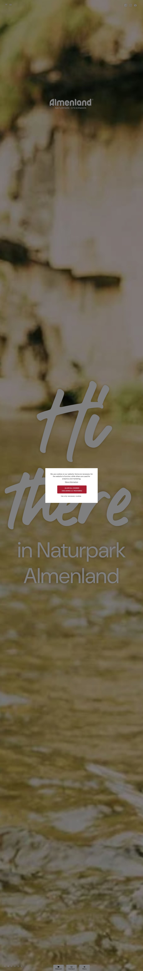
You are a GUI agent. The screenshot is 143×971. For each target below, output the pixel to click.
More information (71, 482)
